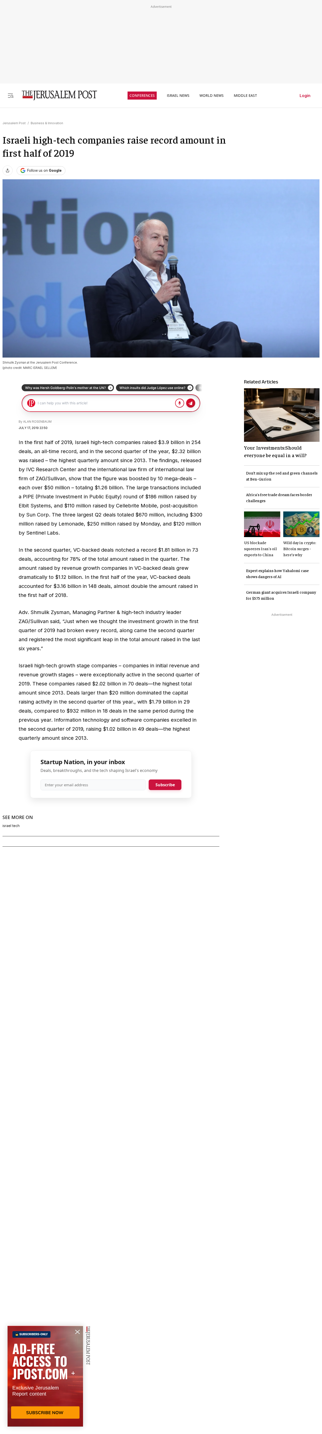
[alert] (45, 1376)
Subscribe (165, 785)
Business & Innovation (47, 123)
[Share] (8, 170)
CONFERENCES (142, 96)
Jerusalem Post (14, 123)
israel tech (11, 826)
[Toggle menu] (10, 95)
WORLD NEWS (211, 96)
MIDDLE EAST (245, 96)
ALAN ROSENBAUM (37, 421)
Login (305, 95)
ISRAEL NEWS (178, 96)
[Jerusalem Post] (56, 95)
